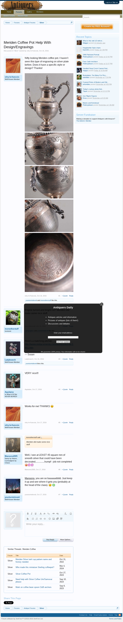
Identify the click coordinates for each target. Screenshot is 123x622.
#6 (59, 469)
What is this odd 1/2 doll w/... (93, 41)
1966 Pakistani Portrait (91, 55)
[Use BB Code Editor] (70, 513)
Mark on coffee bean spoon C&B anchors (33, 587)
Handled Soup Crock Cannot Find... (96, 68)
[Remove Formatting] (65, 513)
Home (9, 12)
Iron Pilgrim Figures (90, 96)
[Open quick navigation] (71, 23)
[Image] (53, 518)
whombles (86, 84)
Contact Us (83, 615)
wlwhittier (86, 77)
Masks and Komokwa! (91, 103)
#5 (59, 422)
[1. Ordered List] (37, 518)
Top (115, 615)
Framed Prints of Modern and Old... (95, 82)
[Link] (53, 513)
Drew (85, 98)
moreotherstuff (45, 300)
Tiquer (85, 91)
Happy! (85, 70)
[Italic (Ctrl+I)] (31, 513)
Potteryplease (88, 57)
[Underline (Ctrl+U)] (35, 513)
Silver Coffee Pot (23, 574)
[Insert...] (61, 518)
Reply (71, 296)
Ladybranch (10, 360)
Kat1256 (86, 50)
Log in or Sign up (112, 2)
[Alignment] (28, 518)
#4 (59, 389)
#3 (59, 359)
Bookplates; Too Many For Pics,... (95, 75)
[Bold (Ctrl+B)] (28, 513)
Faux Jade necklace (90, 61)
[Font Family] (48, 513)
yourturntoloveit (31, 300)
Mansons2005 (11, 456)
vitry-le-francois (32, 51)
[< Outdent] (40, 518)
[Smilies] (49, 518)
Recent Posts (23, 16)
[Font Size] (44, 513)
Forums (19, 12)
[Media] (57, 518)
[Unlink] (57, 513)
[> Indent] (44, 518)
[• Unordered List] (33, 518)
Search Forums (9, 16)
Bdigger (85, 43)
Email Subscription (100, 615)
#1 (59, 296)
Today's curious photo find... (93, 89)
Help (90, 615)
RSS (120, 615)
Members (39, 12)
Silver (16, 51)
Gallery (29, 12)
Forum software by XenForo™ (22, 619)
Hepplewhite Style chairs (92, 48)
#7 (59, 494)
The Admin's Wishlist (83, 121)
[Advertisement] (58, 33)
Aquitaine (9, 392)
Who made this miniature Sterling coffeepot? (35, 567)
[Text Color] (40, 513)
